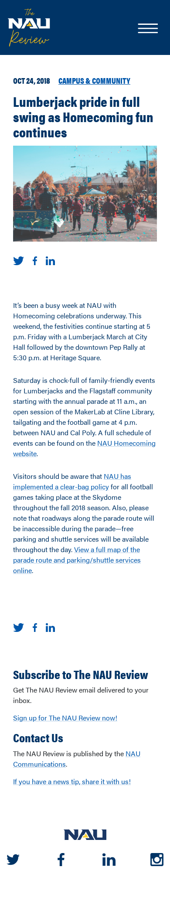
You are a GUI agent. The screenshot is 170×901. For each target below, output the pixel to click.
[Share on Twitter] (18, 260)
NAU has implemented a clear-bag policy (72, 481)
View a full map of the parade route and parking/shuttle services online (77, 559)
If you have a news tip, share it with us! (72, 781)
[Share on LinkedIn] (50, 260)
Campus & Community (94, 80)
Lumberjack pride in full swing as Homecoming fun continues (83, 116)
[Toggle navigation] (147, 29)
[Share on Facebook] (35, 260)
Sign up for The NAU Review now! (65, 718)
